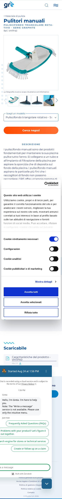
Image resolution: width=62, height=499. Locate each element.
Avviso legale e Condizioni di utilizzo (31, 481)
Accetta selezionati (31, 302)
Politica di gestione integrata (31, 485)
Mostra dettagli (43, 281)
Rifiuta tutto (31, 312)
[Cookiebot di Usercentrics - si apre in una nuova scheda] (44, 184)
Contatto (31, 492)
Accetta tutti (31, 291)
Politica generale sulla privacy (31, 478)
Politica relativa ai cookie (31, 489)
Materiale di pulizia (15, 16)
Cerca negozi (31, 130)
